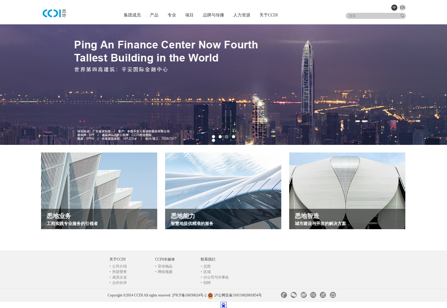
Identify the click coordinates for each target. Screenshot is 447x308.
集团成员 (132, 15)
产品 (154, 15)
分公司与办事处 (215, 277)
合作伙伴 (118, 283)
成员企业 (118, 277)
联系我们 (208, 259)
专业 (172, 15)
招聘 (206, 283)
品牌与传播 (213, 15)
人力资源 (241, 15)
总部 (206, 266)
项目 (189, 15)
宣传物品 (163, 266)
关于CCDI (268, 15)
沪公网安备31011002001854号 (238, 295)
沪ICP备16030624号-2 (189, 295)
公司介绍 (118, 266)
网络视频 (163, 272)
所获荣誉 (118, 272)
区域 (206, 272)
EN (402, 7)
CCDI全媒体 (165, 259)
